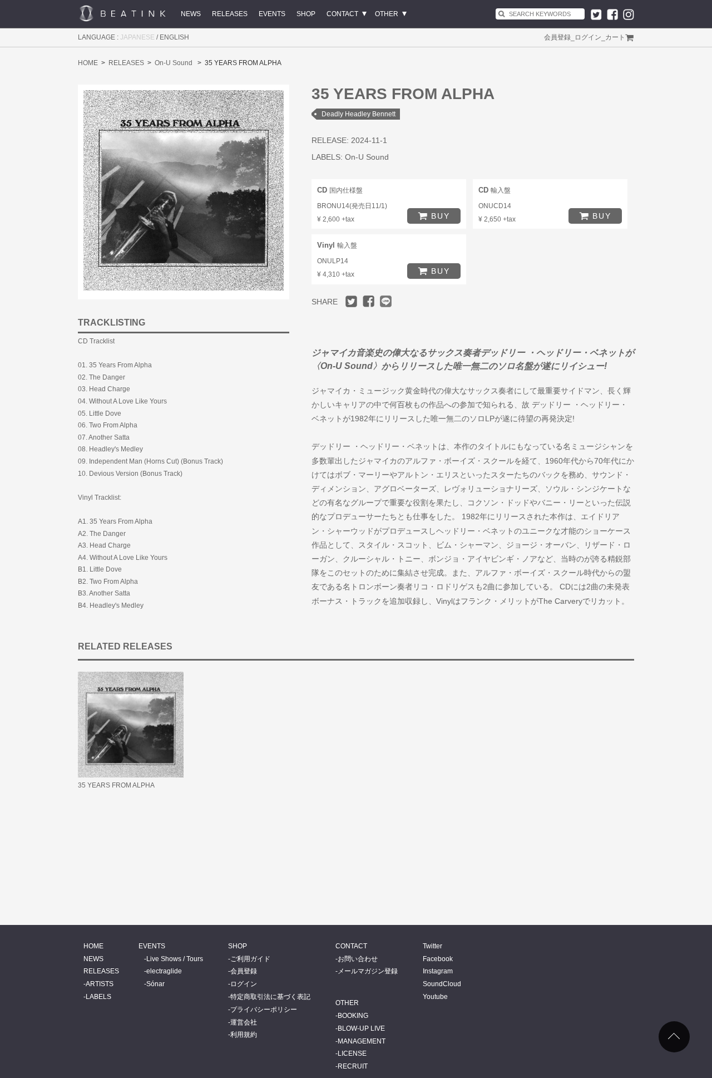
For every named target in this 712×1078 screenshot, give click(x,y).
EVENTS (272, 14)
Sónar (155, 984)
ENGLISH (174, 37)
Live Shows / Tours (174, 959)
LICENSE (352, 1053)
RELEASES (230, 14)
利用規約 (243, 1034)
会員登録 (557, 37)
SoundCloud (442, 984)
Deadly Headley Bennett (358, 114)
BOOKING (353, 1016)
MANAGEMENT (361, 1041)
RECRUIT (353, 1066)
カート (615, 37)
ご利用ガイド (250, 959)
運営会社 (243, 1022)
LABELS (98, 997)
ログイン (588, 37)
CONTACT (342, 14)
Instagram (438, 971)
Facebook (438, 959)
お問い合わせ (358, 959)
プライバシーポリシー (263, 1009)
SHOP (305, 14)
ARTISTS (99, 984)
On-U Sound (173, 63)
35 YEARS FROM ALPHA (116, 785)
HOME (88, 63)
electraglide (164, 971)
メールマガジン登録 (368, 971)
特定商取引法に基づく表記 (270, 997)
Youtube (435, 997)
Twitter (432, 946)
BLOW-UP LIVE (361, 1028)
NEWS (191, 14)
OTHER (386, 14)
